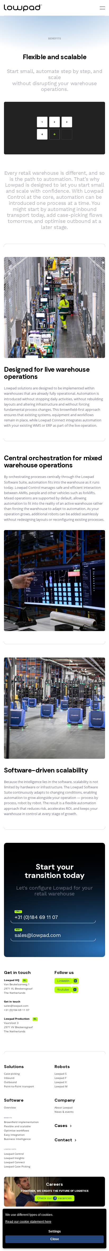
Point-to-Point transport (19, 1086)
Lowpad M (60, 1086)
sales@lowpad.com (16, 1006)
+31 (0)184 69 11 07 (16, 1010)
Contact (63, 1140)
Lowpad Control (14, 1154)
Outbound (10, 1082)
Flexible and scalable (17, 1126)
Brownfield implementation (21, 1122)
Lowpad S (60, 1073)
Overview (10, 1107)
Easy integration (14, 1135)
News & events (64, 1112)
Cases (60, 1125)
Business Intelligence (17, 1139)
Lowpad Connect (14, 1162)
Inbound (9, 1078)
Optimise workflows (16, 1130)
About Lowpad (63, 1107)
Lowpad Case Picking (17, 1166)
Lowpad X (60, 1082)
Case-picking (12, 1073)
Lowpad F (60, 1078)
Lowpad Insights (14, 1158)
